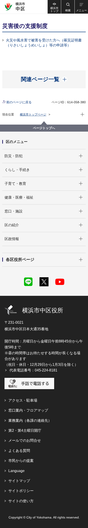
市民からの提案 (21, 461)
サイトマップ (19, 481)
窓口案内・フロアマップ (28, 410)
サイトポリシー (21, 491)
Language (16, 471)
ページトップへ (44, 128)
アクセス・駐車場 (22, 400)
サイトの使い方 (21, 501)
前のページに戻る (19, 102)
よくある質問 (19, 451)
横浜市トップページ (33, 114)
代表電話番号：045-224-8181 (33, 370)
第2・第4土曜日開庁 (24, 430)
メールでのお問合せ (24, 440)
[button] (67, 7)
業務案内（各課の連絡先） (30, 420)
